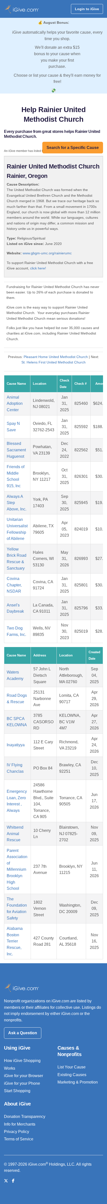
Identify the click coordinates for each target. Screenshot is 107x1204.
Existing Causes (71, 1075)
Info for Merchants (19, 1124)
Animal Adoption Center (15, 403)
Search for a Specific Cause (73, 147)
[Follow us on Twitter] (6, 1181)
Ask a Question (22, 1033)
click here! (38, 268)
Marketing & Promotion (77, 1082)
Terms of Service (18, 1139)
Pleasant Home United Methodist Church (56, 357)
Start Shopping (17, 1091)
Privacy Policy (16, 1132)
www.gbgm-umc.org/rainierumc (47, 253)
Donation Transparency (24, 1116)
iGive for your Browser (23, 1076)
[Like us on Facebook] (13, 1181)
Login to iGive (87, 9)
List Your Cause (71, 1067)
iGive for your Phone (22, 1083)
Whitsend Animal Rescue (15, 833)
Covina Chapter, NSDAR (14, 585)
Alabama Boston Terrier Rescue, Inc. (15, 941)
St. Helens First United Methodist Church (53, 362)
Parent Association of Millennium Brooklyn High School (17, 869)
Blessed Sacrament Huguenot (16, 449)
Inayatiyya (16, 745)
